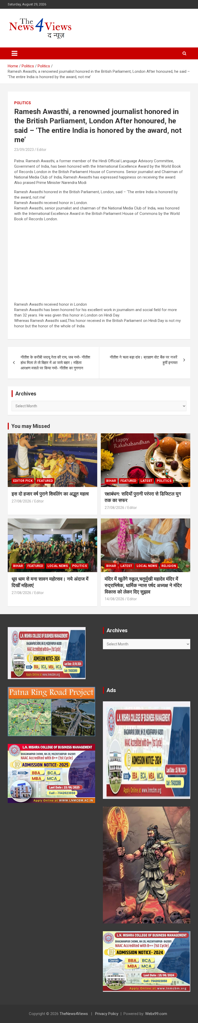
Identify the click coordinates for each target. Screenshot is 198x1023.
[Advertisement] (99, 262)
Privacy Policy (106, 1013)
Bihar (111, 481)
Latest (146, 481)
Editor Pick (23, 481)
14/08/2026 (114, 599)
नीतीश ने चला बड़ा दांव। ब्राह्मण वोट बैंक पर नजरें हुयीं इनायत (143, 360)
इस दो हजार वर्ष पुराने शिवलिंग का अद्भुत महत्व (50, 494)
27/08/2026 (21, 501)
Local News (57, 566)
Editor (41, 150)
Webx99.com (156, 1013)
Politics (22, 103)
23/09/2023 (24, 150)
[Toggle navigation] (14, 53)
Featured (45, 481)
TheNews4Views (74, 1013)
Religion (168, 566)
